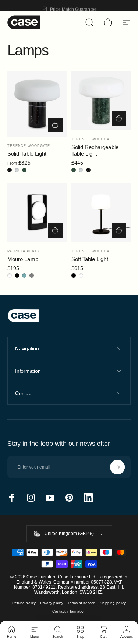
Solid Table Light (26, 154)
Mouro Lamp (22, 259)
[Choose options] (55, 125)
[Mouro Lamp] (37, 212)
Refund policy (24, 603)
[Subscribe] (117, 467)
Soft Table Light (89, 259)
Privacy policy (51, 603)
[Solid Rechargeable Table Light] (101, 100)
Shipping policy (113, 603)
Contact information (69, 611)
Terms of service (81, 603)
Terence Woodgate (28, 146)
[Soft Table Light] (101, 212)
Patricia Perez (23, 251)
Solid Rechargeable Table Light (94, 150)
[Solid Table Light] (37, 104)
